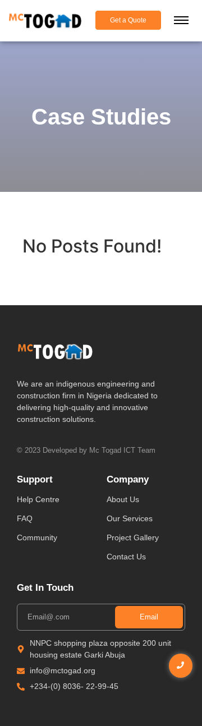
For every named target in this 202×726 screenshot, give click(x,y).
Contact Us (126, 556)
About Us (123, 499)
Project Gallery (133, 537)
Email (149, 617)
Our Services (130, 518)
